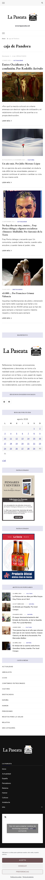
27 (22, 449)
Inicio (4, 769)
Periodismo (7, 711)
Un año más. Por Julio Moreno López (21, 163)
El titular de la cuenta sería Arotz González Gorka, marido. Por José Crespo (26, 648)
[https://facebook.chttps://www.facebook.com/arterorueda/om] (9, 402)
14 (28, 438)
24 (5, 449)
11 (11, 438)
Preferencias (22, 872)
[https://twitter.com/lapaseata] (4, 402)
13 (22, 438)
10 (5, 438)
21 (28, 444)
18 (11, 444)
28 (28, 449)
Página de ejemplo (28, 877)
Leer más (6, 121)
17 (5, 444)
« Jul (4, 460)
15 (34, 438)
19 (17, 444)
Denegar (22, 866)
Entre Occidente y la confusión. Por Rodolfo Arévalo (22, 66)
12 (17, 438)
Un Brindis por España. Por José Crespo (25, 608)
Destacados (17, 289)
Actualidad (18, 60)
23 (40, 444)
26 (17, 449)
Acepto (22, 860)
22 (34, 444)
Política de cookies (16, 877)
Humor (5, 706)
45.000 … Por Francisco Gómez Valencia (18, 294)
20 (22, 444)
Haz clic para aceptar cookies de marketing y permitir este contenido (22, 828)
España (31, 604)
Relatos (6, 722)
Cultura (31, 160)
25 (11, 449)
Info (3, 807)
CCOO (4, 678)
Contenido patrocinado (13, 683)
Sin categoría (8, 728)
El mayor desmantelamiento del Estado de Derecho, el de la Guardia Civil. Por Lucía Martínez (27, 620)
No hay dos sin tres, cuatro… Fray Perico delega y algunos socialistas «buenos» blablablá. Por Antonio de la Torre (22, 230)
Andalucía (7, 672)
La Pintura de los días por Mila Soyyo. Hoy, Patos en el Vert (28, 597)
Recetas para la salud (12, 717)
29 (34, 449)
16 (40, 438)
